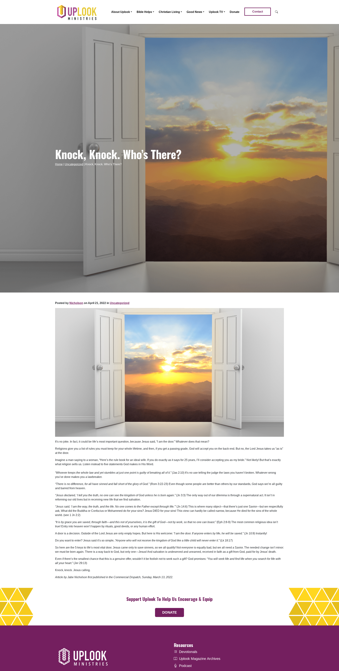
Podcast (185, 666)
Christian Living (169, 11)
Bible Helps (144, 11)
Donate (234, 11)
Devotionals (188, 652)
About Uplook (120, 11)
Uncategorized (74, 164)
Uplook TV (216, 11)
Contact (257, 11)
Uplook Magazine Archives (199, 659)
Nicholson (76, 303)
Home (59, 164)
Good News (194, 11)
